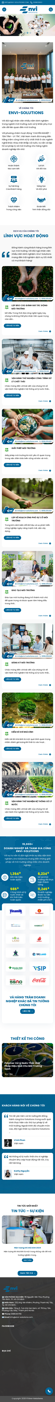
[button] (4, 9)
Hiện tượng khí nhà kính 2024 (27, 1257)
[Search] (51, 9)
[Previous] (2, 1062)
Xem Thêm (27, 1270)
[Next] (52, 1062)
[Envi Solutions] (28, 9)
